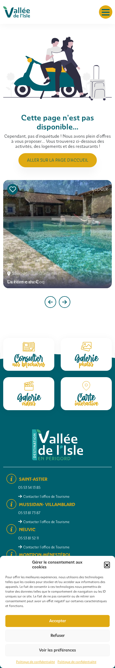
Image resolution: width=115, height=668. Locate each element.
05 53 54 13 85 (29, 488)
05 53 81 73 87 (29, 513)
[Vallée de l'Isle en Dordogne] (16, 11)
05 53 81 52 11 (28, 538)
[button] (107, 564)
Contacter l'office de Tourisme (46, 497)
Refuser (58, 635)
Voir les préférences (57, 650)
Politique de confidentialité (35, 662)
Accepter (57, 620)
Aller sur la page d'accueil (57, 160)
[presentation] (50, 302)
